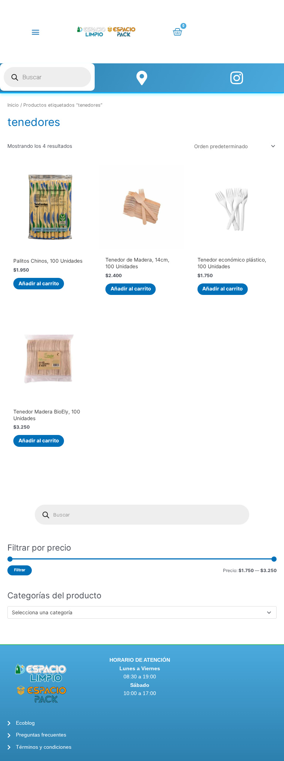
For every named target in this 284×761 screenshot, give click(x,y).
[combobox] (142, 612)
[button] (36, 32)
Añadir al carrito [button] (38, 283)
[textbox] (139, 612)
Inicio (13, 105)
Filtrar (19, 570)
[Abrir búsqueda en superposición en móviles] (47, 77)
